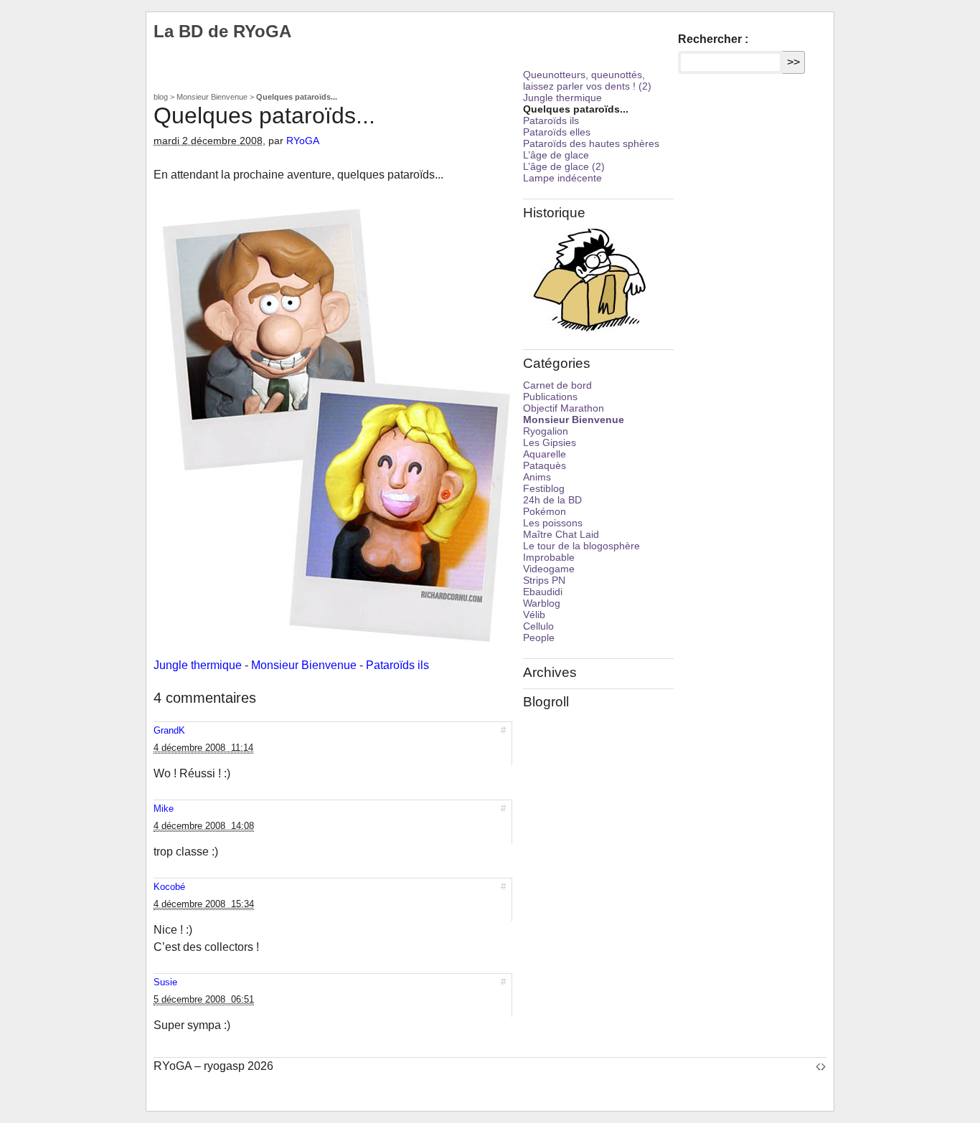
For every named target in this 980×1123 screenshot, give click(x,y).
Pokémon (544, 511)
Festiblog (544, 488)
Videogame (549, 568)
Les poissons (553, 523)
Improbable (549, 557)
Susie (165, 982)
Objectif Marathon (563, 408)
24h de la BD (552, 500)
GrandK (169, 730)
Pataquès (544, 465)
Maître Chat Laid (561, 534)
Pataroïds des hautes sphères (591, 143)
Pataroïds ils (397, 665)
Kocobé (169, 886)
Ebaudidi (542, 591)
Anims (537, 477)
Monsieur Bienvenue (212, 97)
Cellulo (538, 626)
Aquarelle (544, 454)
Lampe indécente (562, 178)
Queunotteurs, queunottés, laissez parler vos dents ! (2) (587, 80)
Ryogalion (545, 431)
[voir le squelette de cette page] (820, 1066)
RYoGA (302, 140)
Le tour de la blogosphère (581, 545)
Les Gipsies (549, 442)
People (539, 637)
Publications (550, 396)
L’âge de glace (556, 155)
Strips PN (544, 580)
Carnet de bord (557, 385)
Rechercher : (713, 39)
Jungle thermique (198, 665)
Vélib (534, 614)
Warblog (541, 603)
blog (161, 97)
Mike (164, 808)
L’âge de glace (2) (564, 166)
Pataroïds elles (556, 132)
